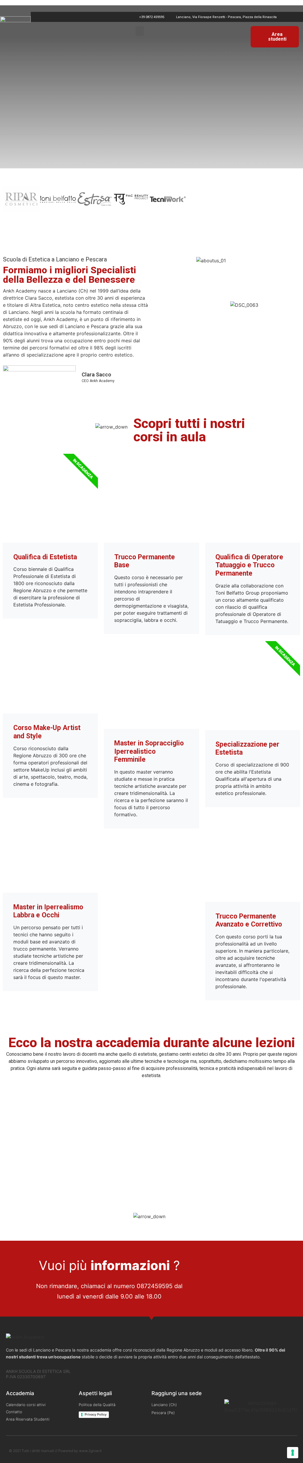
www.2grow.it (90, 1450)
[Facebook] (287, 17)
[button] (140, 31)
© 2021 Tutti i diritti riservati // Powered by (44, 1450)
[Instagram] (296, 17)
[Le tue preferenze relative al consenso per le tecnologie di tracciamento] (292, 1452)
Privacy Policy (96, 1414)
